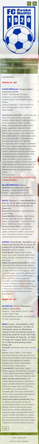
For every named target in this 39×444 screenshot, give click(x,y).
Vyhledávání (29, 4)
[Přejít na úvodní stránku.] (19, 28)
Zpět (5, 428)
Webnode (25, 441)
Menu (35, 4)
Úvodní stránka (7, 61)
